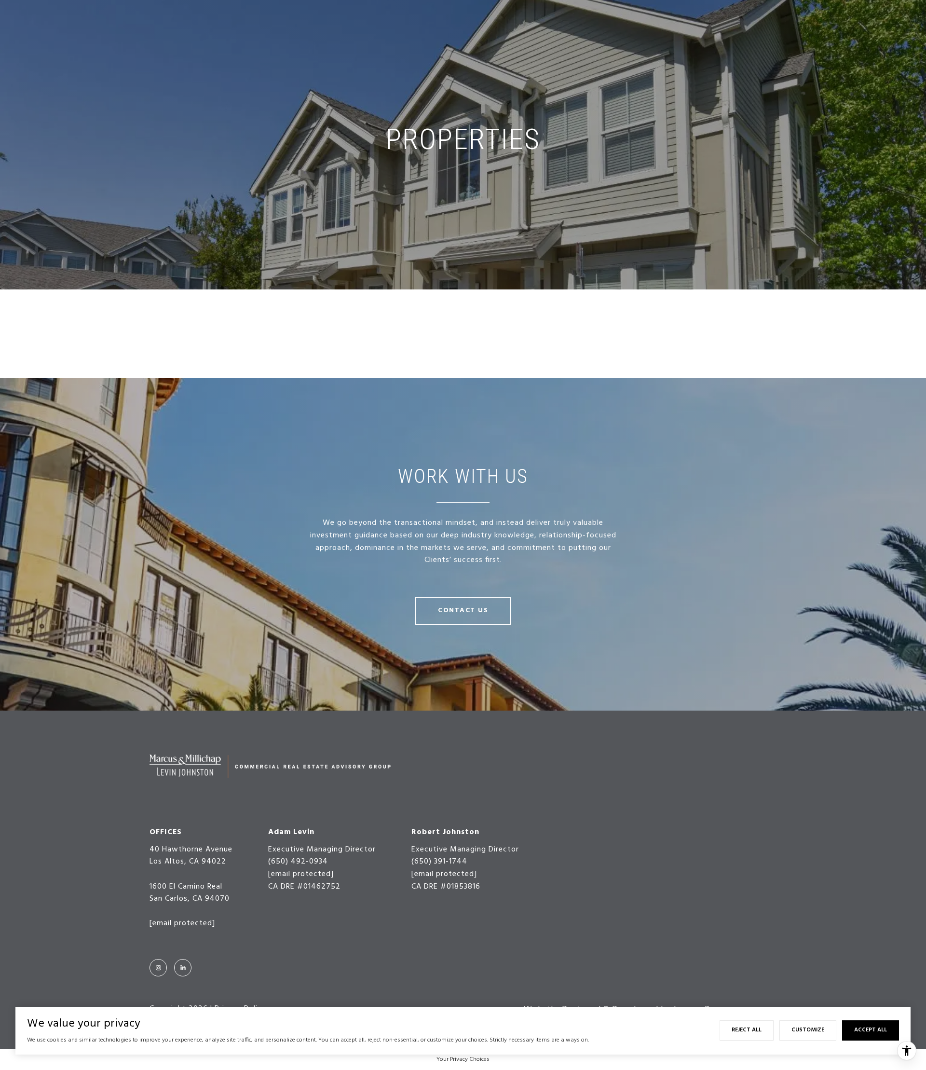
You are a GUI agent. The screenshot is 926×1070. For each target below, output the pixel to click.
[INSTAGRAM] (158, 967)
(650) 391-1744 (439, 861)
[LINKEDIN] (182, 967)
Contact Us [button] (463, 610)
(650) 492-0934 (298, 861)
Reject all (747, 1030)
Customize (807, 1030)
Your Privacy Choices (463, 1059)
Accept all (870, 1030)
